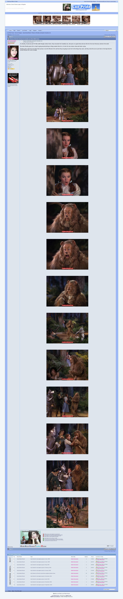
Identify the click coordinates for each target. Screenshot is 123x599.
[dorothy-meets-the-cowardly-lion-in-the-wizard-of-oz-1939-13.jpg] (67, 527)
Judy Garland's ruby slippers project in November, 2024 (41, 581)
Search (18, 30)
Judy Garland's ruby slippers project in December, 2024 (41, 576)
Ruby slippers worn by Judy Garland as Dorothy (52, 535)
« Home (9, 590)
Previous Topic (107, 34)
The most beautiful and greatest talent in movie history (53, 539)
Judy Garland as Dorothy (58, 13)
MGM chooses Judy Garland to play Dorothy (52, 534)
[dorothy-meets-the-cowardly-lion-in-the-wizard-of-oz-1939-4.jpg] (67, 195)
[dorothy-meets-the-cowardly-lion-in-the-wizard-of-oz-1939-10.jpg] (67, 416)
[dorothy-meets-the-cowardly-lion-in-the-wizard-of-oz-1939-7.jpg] (67, 306)
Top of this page (18, 590)
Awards (40, 30)
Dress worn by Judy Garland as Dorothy (51, 536)
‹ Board (12, 590)
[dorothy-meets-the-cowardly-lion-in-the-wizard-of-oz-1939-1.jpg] (67, 84)
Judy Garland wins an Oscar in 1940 (50, 538)
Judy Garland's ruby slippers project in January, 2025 (40, 570)
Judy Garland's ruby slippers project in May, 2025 (39, 564)
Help (14, 30)
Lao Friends (24, 30)
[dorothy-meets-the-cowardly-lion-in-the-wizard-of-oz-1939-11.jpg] (67, 453)
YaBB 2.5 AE (68, 595)
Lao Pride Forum (10, 32)
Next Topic (113, 34)
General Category (18, 32)
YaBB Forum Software (55, 596)
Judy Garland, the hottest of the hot (50, 540)
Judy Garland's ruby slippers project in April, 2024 (39, 579)
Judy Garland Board (27, 32)
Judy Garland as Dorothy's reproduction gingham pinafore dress (42, 573)
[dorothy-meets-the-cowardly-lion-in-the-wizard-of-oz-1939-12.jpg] (67, 490)
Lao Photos (45, 13)
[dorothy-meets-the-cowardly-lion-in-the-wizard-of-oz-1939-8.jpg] (67, 343)
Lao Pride (40, 13)
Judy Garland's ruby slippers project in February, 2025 (40, 567)
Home (10, 30)
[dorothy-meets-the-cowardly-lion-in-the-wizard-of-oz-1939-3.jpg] (67, 158)
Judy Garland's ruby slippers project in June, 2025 (40, 561)
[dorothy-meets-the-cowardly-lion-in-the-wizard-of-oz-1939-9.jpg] (67, 380)
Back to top (10, 546)
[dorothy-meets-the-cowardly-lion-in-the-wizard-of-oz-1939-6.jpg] (67, 269)
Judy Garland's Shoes (80, 13)
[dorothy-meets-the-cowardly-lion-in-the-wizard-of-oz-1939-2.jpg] (67, 121)
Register (24, 4)
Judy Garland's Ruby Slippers (69, 13)
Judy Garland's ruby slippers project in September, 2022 (41, 584)
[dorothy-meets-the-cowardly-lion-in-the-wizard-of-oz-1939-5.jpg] (67, 232)
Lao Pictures (50, 13)
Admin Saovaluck (15, 34)
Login (19, 4)
